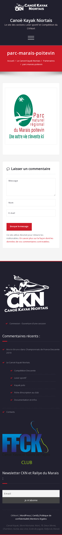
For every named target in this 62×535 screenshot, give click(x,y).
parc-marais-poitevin (32, 64)
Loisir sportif (20, 377)
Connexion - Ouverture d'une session (28, 323)
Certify (35, 515)
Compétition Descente (25, 370)
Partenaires (49, 60)
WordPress (25, 515)
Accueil (10, 60)
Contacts (10, 411)
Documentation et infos (25, 399)
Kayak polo (19, 385)
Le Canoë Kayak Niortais (28, 60)
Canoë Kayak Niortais (31, 20)
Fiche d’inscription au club (26, 392)
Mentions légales (38, 518)
